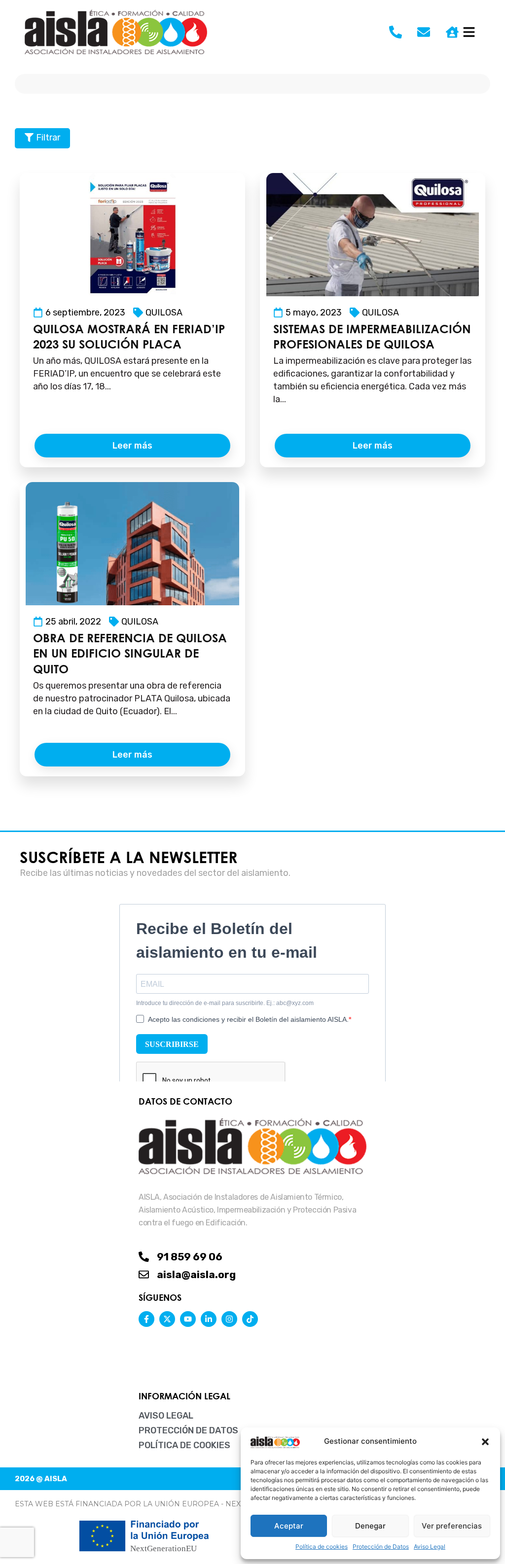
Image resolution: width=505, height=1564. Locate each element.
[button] (485, 1442)
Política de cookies (321, 1546)
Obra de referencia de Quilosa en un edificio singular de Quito (130, 653)
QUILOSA (163, 312)
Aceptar (288, 1525)
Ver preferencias (452, 1525)
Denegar (370, 1525)
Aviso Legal (429, 1546)
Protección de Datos (381, 1546)
